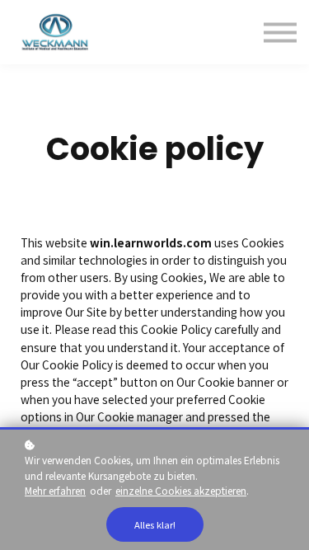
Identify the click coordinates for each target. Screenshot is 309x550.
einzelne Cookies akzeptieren (180, 490)
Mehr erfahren (55, 490)
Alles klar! (155, 524)
